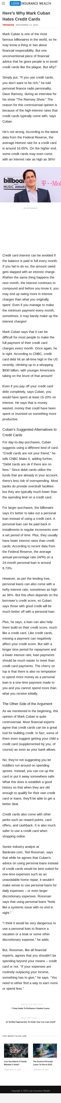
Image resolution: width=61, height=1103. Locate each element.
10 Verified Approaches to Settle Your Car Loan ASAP (30, 1022)
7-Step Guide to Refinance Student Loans (30, 1008)
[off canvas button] (3, 3)
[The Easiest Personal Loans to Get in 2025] (45, 1050)
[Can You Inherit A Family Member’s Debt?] (16, 1050)
